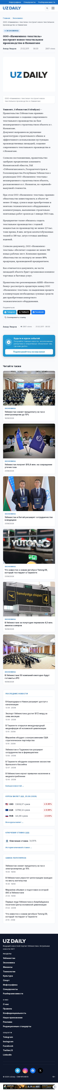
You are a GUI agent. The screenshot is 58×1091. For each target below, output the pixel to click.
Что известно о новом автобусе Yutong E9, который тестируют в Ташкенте (27, 915)
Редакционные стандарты (17, 1026)
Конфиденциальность (14, 1013)
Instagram (8, 1041)
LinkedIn (7, 1054)
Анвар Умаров (9, 49)
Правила (7, 1008)
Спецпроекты (30, 2)
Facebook (39, 312)
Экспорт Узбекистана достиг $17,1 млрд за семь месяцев (26, 714)
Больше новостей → (15, 786)
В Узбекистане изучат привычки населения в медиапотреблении (28, 774)
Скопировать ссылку (16, 317)
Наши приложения (12, 1017)
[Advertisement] (29, 1087)
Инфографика (15, 2)
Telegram (11, 312)
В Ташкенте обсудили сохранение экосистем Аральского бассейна (28, 763)
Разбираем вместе (46, 2)
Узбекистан (9, 958)
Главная (6, 18)
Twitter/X (25, 312)
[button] (47, 8)
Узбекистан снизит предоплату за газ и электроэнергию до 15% (25, 867)
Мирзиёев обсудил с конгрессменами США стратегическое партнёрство (27, 739)
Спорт (6, 980)
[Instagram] (25, 1070)
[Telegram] (17, 1070)
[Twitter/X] (40, 1070)
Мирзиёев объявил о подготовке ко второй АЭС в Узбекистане (27, 891)
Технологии (9, 971)
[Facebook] (32, 1070)
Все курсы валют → (14, 822)
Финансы (7, 967)
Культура (8, 976)
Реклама (7, 1022)
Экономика (18, 18)
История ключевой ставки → (19, 847)
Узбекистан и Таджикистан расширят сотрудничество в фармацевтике (24, 751)
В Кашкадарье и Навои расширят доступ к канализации (27, 703)
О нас (6, 1004)
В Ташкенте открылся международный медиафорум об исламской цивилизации (26, 726)
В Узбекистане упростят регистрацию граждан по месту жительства (29, 879)
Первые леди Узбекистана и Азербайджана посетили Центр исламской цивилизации (27, 903)
